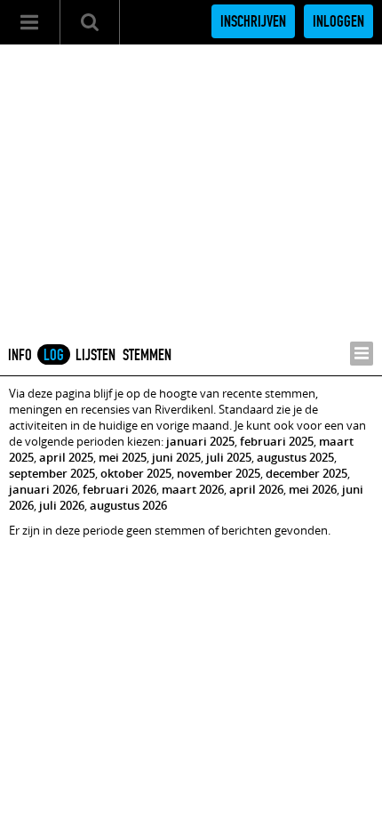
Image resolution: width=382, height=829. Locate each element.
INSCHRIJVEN (253, 21)
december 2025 (306, 473)
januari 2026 (43, 489)
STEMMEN (147, 355)
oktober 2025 (135, 473)
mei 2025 (123, 457)
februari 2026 (119, 489)
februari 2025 (277, 441)
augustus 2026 (128, 505)
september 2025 (52, 473)
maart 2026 (193, 489)
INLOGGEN (338, 21)
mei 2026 (313, 489)
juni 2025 (176, 457)
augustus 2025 (295, 457)
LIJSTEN (95, 355)
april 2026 (256, 489)
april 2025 (66, 457)
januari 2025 (200, 441)
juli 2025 (228, 457)
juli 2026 (61, 505)
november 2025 (218, 473)
